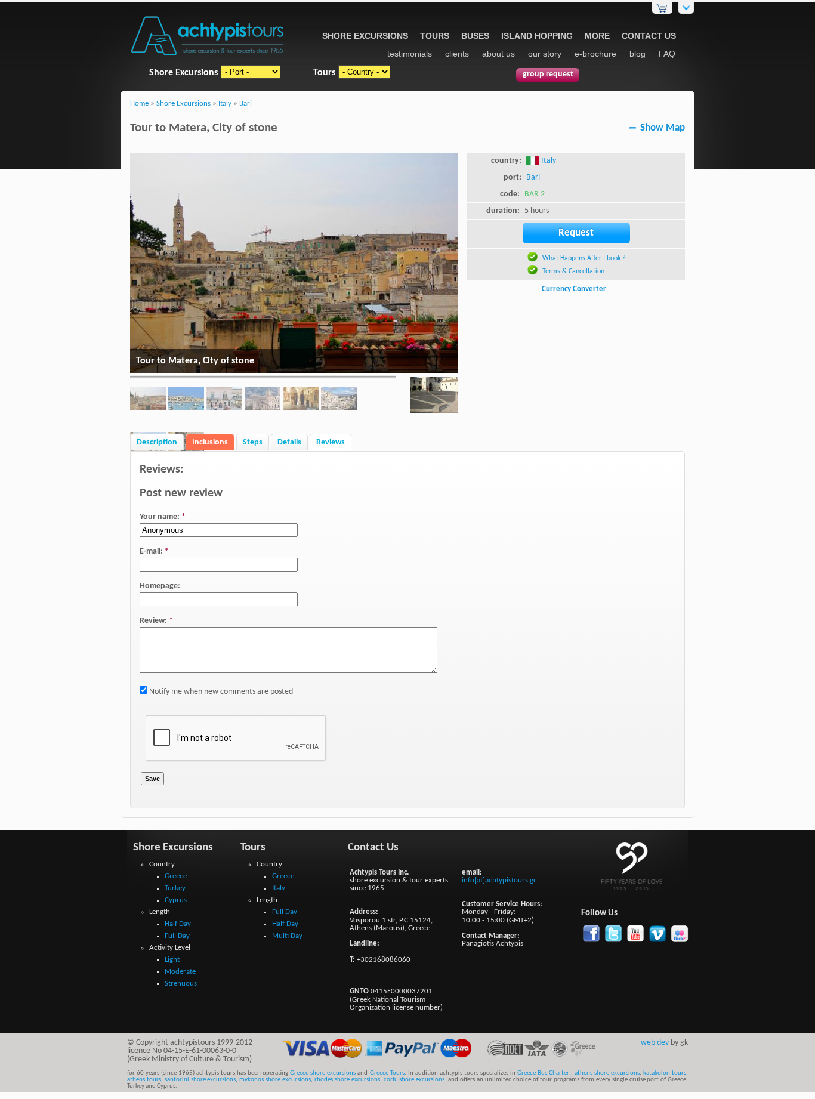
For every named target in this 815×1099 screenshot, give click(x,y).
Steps (253, 442)
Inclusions (210, 442)
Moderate (180, 971)
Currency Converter (574, 289)
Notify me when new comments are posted (220, 691)
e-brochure (595, 53)
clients (457, 53)
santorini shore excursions (200, 1079)
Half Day (178, 924)
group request (548, 74)
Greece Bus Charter (543, 1073)
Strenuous (181, 983)
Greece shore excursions (323, 1073)
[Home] (207, 56)
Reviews (330, 442)
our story (544, 53)
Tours (434, 36)
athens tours (144, 1079)
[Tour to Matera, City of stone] (434, 397)
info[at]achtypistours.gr (499, 880)
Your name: (163, 517)
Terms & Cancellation (573, 271)
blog (637, 53)
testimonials (409, 53)
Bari (245, 103)
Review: (156, 620)
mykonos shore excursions (275, 1079)
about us (498, 53)
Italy (224, 103)
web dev (655, 1042)
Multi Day (287, 936)
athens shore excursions (607, 1073)
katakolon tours (663, 1073)
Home (139, 103)
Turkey (175, 888)
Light (172, 960)
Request (576, 233)
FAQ (667, 53)
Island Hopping (537, 36)
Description (157, 442)
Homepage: (160, 586)
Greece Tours (387, 1073)
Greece (176, 876)
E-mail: (154, 551)
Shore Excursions (365, 36)
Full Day (177, 936)
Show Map (662, 128)
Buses (475, 36)
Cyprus (176, 900)
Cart (662, 8)
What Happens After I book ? (584, 258)
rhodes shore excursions (347, 1079)
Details (289, 442)
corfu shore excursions (414, 1079)
